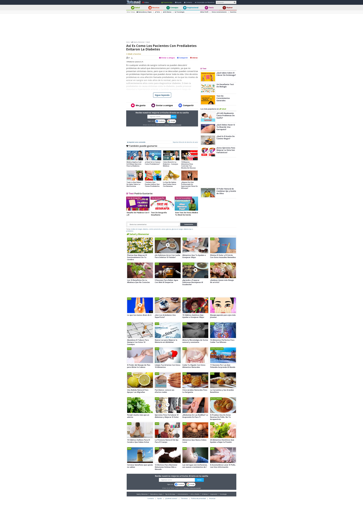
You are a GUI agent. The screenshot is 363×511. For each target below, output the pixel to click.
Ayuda (179, 2)
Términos (166, 125)
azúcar (163, 229)
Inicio (128, 42)
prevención (157, 229)
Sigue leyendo (162, 95)
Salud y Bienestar (139, 42)
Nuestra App (167, 2)
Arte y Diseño (194, 494)
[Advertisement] (181, 27)
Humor (229, 7)
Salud (137, 7)
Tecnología (180, 12)
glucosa (168, 229)
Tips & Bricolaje (170, 494)
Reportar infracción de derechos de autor (185, 142)
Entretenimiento (183, 494)
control (151, 229)
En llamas (168, 12)
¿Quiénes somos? (171, 498)
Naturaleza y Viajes (145, 12)
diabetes (145, 229)
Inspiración (213, 494)
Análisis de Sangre (136, 229)
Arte (158, 12)
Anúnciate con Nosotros (205, 2)
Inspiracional (192, 7)
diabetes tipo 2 (188, 229)
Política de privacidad (175, 125)
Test (131, 193)
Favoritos (233, 12)
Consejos (174, 7)
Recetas (155, 7)
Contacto (189, 2)
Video (146, 2)
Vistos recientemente (219, 12)
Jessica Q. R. (139, 62)
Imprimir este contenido (137, 142)
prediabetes (129, 231)
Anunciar (212, 498)
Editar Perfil (204, 12)
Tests (211, 7)
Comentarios (188, 224)
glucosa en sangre (177, 229)
